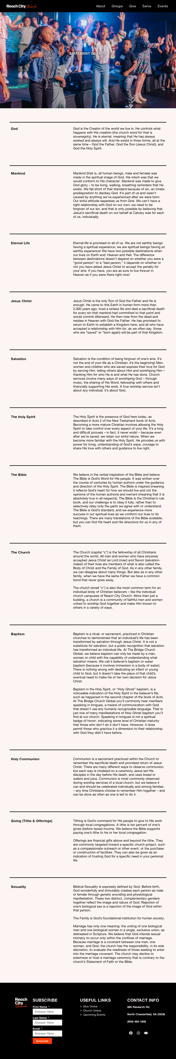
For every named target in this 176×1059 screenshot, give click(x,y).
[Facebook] (130, 1033)
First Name (40, 1007)
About (100, 6)
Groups (117, 6)
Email (37, 1028)
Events (163, 6)
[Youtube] (145, 1033)
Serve (146, 6)
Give (132, 6)
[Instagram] (138, 1033)
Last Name (40, 1017)
